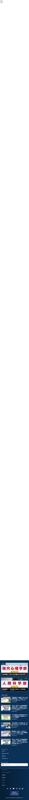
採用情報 (3, 777)
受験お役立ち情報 (5, 753)
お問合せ (3, 785)
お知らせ (3, 751)
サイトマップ (4, 769)
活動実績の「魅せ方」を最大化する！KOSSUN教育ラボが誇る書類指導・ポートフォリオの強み (19, 732)
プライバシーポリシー (6, 772)
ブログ (3, 782)
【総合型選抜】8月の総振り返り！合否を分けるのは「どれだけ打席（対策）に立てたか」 (19, 724)
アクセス (3, 780)
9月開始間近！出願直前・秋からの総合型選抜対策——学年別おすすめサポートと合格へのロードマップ (19, 699)
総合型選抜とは (5, 758)
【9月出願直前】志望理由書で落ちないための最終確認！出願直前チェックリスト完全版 (19, 716)
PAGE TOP (27, 774)
